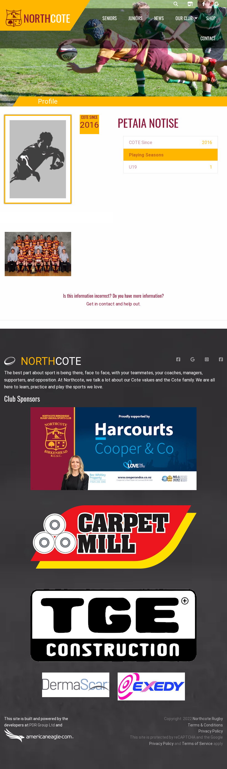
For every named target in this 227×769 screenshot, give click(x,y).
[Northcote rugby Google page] (216, 4)
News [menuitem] (159, 18)
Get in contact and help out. (113, 304)
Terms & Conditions (205, 725)
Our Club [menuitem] (184, 18)
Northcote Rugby (208, 718)
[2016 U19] (38, 253)
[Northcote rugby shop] (190, 4)
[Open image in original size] (113, 448)
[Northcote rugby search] (175, 4)
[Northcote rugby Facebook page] (204, 4)
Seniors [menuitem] (109, 18)
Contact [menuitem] (208, 38)
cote (51, 361)
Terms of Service (197, 743)
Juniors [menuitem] (135, 18)
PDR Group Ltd (42, 725)
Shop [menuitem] (211, 18)
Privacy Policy (210, 731)
